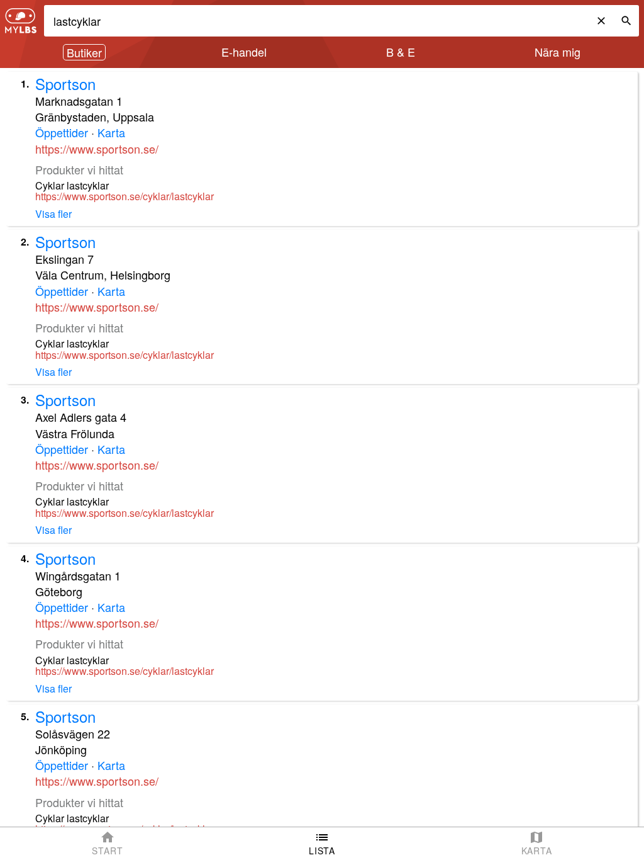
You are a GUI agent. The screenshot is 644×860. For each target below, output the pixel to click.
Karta (111, 132)
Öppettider (61, 132)
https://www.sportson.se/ (96, 148)
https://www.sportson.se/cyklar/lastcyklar (124, 196)
